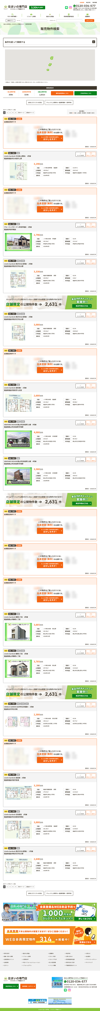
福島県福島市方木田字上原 (13, 158)
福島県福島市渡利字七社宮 (13, 390)
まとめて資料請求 (80, 155)
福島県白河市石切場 (10, 709)
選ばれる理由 (50, 16)
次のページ (21, 112)
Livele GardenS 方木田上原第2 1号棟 (17, 156)
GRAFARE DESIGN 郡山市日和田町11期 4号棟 (20, 461)
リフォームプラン (27, 965)
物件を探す (7, 953)
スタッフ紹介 (52, 956)
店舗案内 (87, 16)
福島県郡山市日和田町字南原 (13, 427)
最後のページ (30, 112)
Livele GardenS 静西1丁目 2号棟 (16, 617)
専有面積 (89, 113)
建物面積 (84, 113)
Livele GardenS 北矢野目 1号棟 (15, 814)
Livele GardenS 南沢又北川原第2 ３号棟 (18, 851)
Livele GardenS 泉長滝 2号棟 (15, 778)
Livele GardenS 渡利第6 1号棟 (15, 388)
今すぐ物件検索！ (13, 16)
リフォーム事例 (31, 16)
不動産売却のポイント (71, 965)
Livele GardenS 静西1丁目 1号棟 (16, 654)
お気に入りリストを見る (35, 102)
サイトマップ (89, 962)
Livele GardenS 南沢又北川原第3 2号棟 (18, 264)
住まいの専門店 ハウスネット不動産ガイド (15, 7)
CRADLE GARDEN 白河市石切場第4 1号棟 (19, 707)
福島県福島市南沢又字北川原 (13, 266)
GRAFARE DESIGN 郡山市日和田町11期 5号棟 (20, 424)
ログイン (6, 965)
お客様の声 (25, 959)
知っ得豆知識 (52, 962)
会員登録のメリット (9, 959)
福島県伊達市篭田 (10, 229)
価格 (75, 113)
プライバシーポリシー (91, 959)
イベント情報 (52, 965)
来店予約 (88, 2)
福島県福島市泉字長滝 (11, 780)
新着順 (70, 113)
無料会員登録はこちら (62, 93)
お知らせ (88, 953)
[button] (52, 59)
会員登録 (82, 2)
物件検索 (94, 2)
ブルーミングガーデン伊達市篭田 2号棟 (18, 227)
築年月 (93, 113)
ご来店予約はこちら (85, 93)
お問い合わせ (69, 956)
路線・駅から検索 (8, 956)
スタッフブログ (53, 959)
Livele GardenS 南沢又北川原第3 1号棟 (18, 317)
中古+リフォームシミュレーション (31, 962)
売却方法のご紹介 (70, 962)
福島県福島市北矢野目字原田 (13, 817)
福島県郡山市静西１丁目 (12, 619)
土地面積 (79, 113)
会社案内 (88, 956)
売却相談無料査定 (69, 16)
